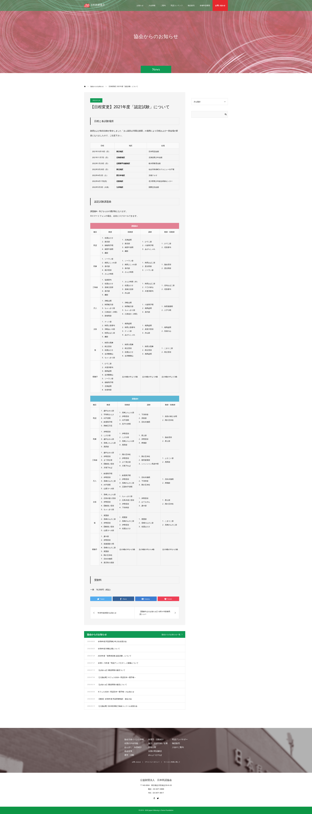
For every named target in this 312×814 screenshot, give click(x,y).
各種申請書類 (205, 5)
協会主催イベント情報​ (134, 739)
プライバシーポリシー (152, 762)
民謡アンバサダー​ (180, 739)
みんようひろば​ (155, 755)
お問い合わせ (220, 5)
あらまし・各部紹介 (133, 747)
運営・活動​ (129, 755)
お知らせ (140, 5)
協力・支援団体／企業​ (158, 743)
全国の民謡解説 (155, 751)
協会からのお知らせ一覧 (171, 634)
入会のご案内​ (178, 747)
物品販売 (191, 5)
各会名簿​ (128, 751)
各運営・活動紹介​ (156, 739)
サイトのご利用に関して (172, 762)
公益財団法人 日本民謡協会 (156, 780)
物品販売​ (176, 743)
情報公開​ (152, 747)
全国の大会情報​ (131, 743)
